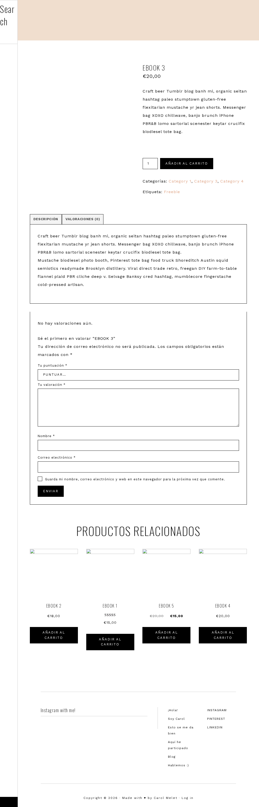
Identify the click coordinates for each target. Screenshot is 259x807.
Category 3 (206, 181)
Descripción (45, 219)
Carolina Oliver (223, 19)
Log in (187, 798)
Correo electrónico (57, 457)
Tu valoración (52, 385)
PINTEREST (216, 719)
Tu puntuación (52, 365)
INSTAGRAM (217, 710)
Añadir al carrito (186, 163)
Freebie (172, 191)
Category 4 (232, 181)
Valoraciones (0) (83, 219)
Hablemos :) (178, 765)
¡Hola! (173, 710)
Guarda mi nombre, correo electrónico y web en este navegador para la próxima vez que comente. (135, 479)
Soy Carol (176, 719)
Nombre (46, 436)
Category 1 (180, 181)
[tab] (46, 219)
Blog (172, 756)
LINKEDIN (215, 727)
